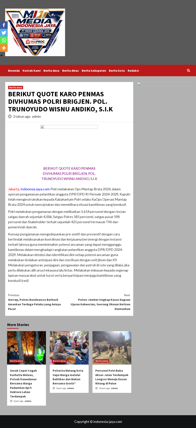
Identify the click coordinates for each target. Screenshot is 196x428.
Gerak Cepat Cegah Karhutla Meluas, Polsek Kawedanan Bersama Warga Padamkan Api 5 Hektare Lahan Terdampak (23, 383)
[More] (4, 48)
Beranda (14, 70)
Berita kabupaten (94, 70)
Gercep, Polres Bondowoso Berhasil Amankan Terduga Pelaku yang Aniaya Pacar (34, 302)
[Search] (188, 70)
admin (36, 116)
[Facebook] (4, 25)
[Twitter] (4, 32)
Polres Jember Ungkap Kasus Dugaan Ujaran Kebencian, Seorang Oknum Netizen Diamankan (100, 302)
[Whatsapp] (4, 40)
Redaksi (133, 70)
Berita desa (51, 70)
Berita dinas (70, 70)
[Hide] (1, 55)
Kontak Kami (32, 70)
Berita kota (117, 70)
